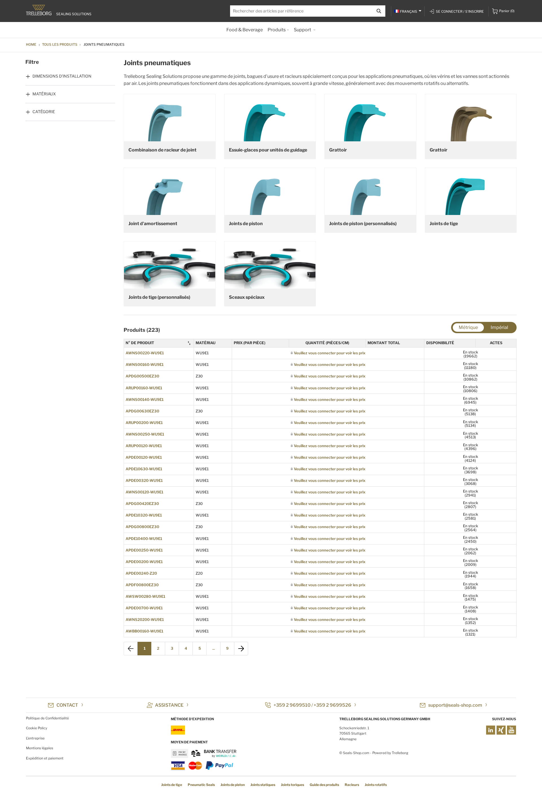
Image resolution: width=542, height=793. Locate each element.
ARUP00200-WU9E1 (144, 422)
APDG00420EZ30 (142, 503)
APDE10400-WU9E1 (144, 538)
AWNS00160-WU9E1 (144, 364)
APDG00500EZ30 (142, 376)
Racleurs (352, 785)
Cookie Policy (36, 728)
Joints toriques (292, 785)
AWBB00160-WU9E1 (144, 631)
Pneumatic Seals (201, 785)
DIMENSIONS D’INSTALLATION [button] (61, 76)
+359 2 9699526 (332, 705)
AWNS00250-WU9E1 (145, 434)
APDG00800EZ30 (142, 526)
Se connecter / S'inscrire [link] (460, 11)
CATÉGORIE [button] (43, 111)
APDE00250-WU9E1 (144, 550)
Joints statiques (262, 785)
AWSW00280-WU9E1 (145, 596)
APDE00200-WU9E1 (144, 561)
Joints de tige (171, 785)
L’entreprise (35, 738)
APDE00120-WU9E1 (144, 457)
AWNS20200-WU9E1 (145, 619)
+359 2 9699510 (292, 705)
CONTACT (67, 705)
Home (31, 44)
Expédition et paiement (45, 758)
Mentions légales (39, 748)
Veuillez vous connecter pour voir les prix (329, 353)
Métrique (468, 327)
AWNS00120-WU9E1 (144, 492)
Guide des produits (324, 785)
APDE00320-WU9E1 (144, 480)
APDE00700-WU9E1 (144, 608)
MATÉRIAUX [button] (44, 93)
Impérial (499, 327)
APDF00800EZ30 (142, 585)
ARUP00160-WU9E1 (144, 388)
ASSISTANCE (169, 705)
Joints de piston (232, 785)
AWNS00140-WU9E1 (144, 399)
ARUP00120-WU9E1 (144, 445)
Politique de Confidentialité (47, 718)
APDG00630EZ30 (142, 411)
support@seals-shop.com (455, 705)
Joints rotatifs (376, 785)
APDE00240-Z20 (141, 573)
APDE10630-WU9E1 (144, 469)
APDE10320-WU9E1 (144, 515)
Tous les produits (59, 44)
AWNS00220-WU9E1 (145, 353)
